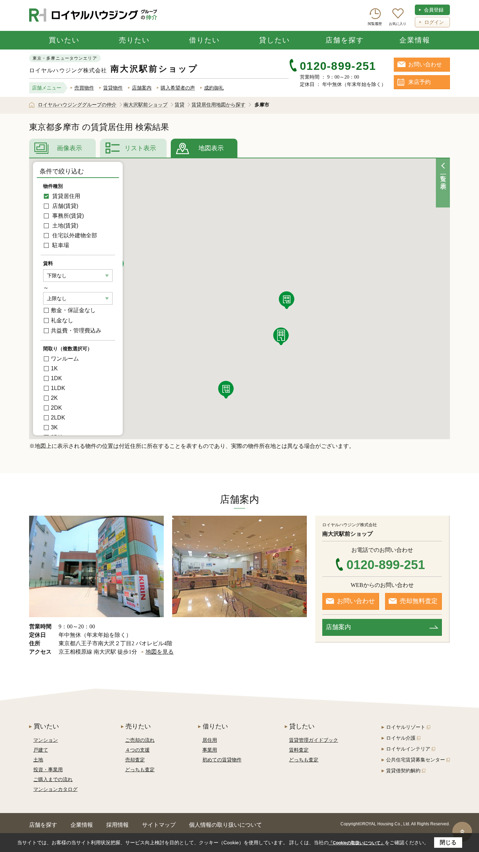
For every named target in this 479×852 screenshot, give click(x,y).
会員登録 (434, 10)
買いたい (64, 40)
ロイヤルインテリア (408, 749)
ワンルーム (65, 359)
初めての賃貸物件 (222, 759)
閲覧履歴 (375, 24)
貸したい (274, 40)
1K (54, 368)
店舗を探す (344, 40)
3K (54, 427)
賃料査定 (299, 750)
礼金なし (62, 320)
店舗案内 (141, 88)
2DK (56, 408)
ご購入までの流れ (53, 779)
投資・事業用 (48, 769)
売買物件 (84, 88)
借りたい (204, 40)
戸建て (40, 750)
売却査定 (135, 759)
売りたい (134, 40)
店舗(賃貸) (64, 206)
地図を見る (160, 652)
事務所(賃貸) (67, 216)
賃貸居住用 (65, 196)
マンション (45, 740)
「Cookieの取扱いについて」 (357, 842)
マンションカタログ (55, 789)
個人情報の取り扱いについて (225, 825)
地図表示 (211, 148)
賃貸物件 (113, 88)
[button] (282, 336)
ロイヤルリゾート (405, 727)
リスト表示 (140, 148)
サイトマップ (159, 825)
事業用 (209, 750)
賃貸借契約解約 (403, 770)
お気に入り (397, 24)
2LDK (58, 418)
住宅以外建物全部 (74, 235)
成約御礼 (214, 88)
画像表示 (69, 148)
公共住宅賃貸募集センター (415, 759)
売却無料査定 (419, 601)
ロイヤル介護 (401, 738)
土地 (38, 759)
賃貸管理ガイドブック (313, 740)
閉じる (448, 842)
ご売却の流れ (140, 740)
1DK (56, 378)
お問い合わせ (425, 64)
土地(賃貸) (64, 226)
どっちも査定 (140, 769)
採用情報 (117, 825)
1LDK (58, 388)
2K (54, 398)
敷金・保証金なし (73, 310)
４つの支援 (137, 750)
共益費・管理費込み (76, 330)
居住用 (209, 740)
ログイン (434, 22)
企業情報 (414, 40)
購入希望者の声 (178, 88)
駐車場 (60, 245)
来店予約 (419, 82)
